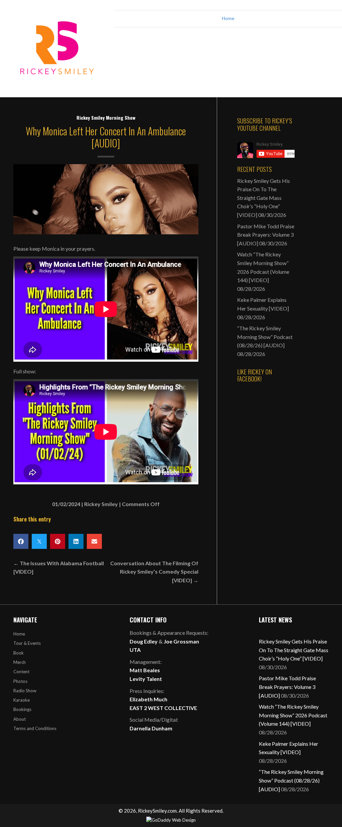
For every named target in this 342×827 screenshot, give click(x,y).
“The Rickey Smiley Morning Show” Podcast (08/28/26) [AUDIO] (265, 336)
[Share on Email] (94, 541)
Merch (19, 662)
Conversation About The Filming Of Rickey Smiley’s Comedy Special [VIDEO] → (154, 571)
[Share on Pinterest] (57, 541)
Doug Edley (144, 641)
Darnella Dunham (151, 728)
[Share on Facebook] (20, 541)
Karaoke (21, 700)
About (19, 719)
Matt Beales (145, 670)
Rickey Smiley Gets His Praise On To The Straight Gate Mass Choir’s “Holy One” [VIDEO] (263, 198)
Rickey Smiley (101, 504)
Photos (20, 681)
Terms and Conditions (34, 728)
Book (18, 653)
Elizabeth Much (148, 699)
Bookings (22, 709)
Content (21, 671)
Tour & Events (27, 643)
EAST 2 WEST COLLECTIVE (163, 708)
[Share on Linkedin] (75, 541)
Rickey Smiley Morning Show (105, 117)
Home (228, 18)
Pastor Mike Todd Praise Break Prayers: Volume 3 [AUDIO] (265, 234)
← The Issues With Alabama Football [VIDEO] (58, 567)
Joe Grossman (181, 641)
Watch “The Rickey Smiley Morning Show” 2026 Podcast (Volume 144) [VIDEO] (293, 715)
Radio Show (24, 690)
